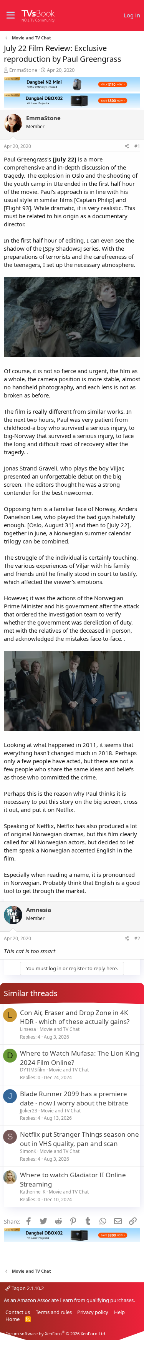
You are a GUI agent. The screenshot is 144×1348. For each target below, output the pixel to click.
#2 (137, 938)
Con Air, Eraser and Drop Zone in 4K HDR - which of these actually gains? (74, 1017)
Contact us (17, 1312)
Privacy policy (92, 1312)
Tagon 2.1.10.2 (27, 1288)
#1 (137, 146)
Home (12, 1319)
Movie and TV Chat (59, 1029)
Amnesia (38, 909)
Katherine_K (32, 1191)
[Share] (127, 146)
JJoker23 (28, 1110)
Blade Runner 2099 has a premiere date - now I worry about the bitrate (74, 1098)
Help (119, 1312)
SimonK (28, 1151)
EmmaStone (23, 69)
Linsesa (28, 1029)
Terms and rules (54, 1312)
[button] (11, 15)
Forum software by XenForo (55, 1333)
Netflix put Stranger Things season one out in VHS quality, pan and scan (79, 1139)
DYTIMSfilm (32, 1069)
